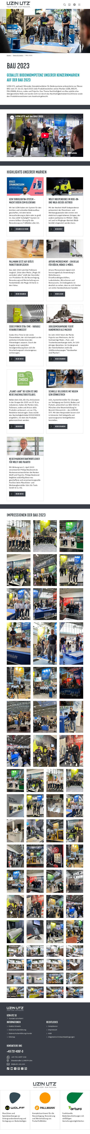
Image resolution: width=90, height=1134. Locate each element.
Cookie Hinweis (15, 1026)
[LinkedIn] (18, 1068)
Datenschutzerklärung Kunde (20, 1033)
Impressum (52, 1030)
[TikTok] (8, 1068)
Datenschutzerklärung (17, 1030)
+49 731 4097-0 (15, 1051)
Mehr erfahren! (21, 294)
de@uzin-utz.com (18, 1064)
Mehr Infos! (20, 359)
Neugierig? (58, 229)
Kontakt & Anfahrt (16, 1018)
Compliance (52, 1026)
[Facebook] (25, 1068)
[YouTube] (11, 1068)
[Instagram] (22, 1068)
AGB (50, 1033)
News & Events (18, 55)
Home (9, 55)
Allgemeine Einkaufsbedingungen (61, 1037)
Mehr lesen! (59, 294)
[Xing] (15, 1068)
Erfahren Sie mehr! (22, 229)
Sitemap (12, 1037)
